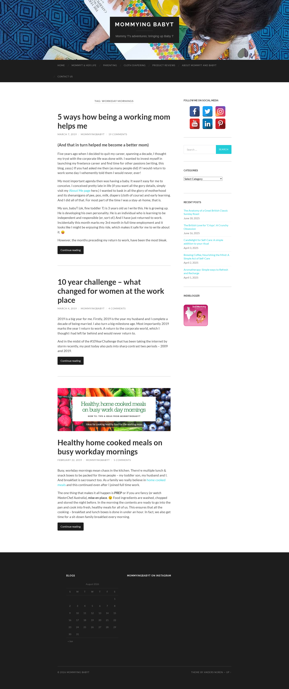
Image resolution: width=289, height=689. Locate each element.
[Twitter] (207, 111)
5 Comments (122, 460)
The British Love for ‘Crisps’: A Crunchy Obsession (206, 227)
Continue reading (71, 250)
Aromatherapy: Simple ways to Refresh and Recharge (206, 271)
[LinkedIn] (207, 123)
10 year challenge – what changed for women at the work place (111, 290)
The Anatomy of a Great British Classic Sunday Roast (206, 212)
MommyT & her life (84, 65)
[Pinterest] (220, 123)
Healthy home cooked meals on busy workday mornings (110, 447)
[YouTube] (194, 123)
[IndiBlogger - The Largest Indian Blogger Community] (196, 325)
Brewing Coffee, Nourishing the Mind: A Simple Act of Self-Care (206, 256)
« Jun (70, 641)
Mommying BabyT (144, 24)
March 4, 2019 (67, 308)
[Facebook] (194, 111)
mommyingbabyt (93, 134)
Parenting (110, 65)
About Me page (79, 190)
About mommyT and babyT (199, 65)
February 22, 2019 (70, 460)
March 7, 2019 (67, 134)
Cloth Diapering (135, 65)
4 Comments (117, 308)
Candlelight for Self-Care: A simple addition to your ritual (203, 241)
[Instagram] (220, 111)
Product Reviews (163, 65)
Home (61, 65)
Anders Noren (213, 672)
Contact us (65, 76)
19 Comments (118, 134)
